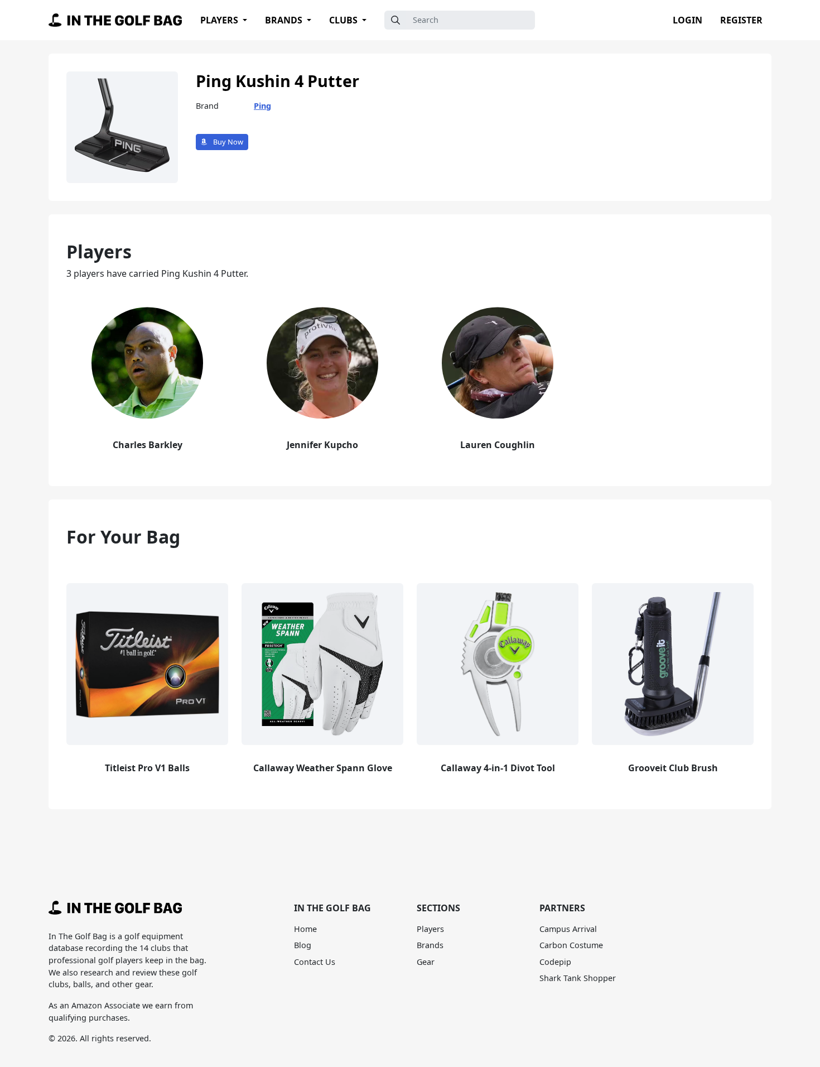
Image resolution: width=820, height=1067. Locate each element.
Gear (426, 962)
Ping (262, 105)
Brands (430, 945)
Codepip (555, 962)
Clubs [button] (344, 20)
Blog (302, 945)
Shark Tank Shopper (577, 978)
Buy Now (227, 142)
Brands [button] (285, 20)
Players (430, 929)
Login (687, 20)
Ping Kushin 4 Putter (277, 81)
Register (741, 20)
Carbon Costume (571, 945)
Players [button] (220, 20)
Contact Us (314, 962)
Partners (562, 908)
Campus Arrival (568, 929)
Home (305, 929)
